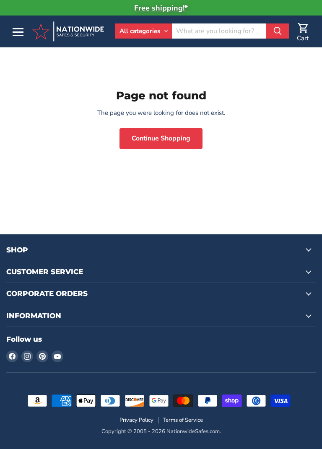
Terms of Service (183, 420)
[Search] (277, 31)
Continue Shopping (161, 138)
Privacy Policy (136, 420)
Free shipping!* (161, 8)
